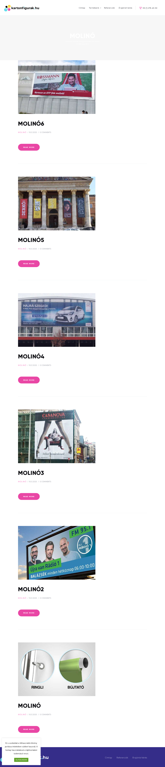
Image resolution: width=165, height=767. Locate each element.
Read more (29, 147)
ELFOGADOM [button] (21, 760)
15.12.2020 (33, 132)
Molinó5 (31, 240)
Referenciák (122, 757)
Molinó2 (31, 589)
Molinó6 (31, 123)
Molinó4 (31, 356)
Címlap (108, 757)
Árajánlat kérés (139, 757)
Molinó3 (31, 472)
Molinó (22, 132)
